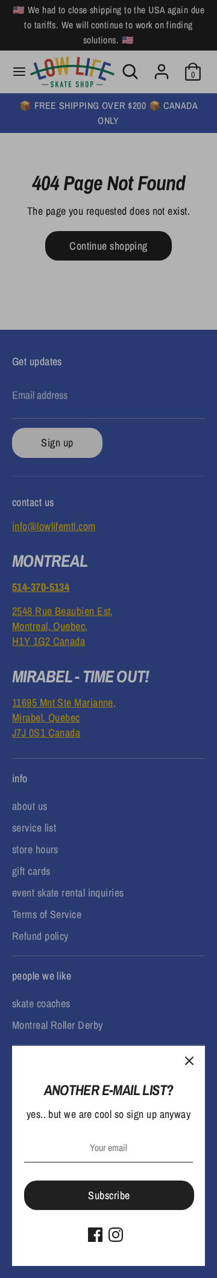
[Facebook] (95, 1234)
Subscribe (109, 1195)
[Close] (189, 1061)
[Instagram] (115, 1234)
